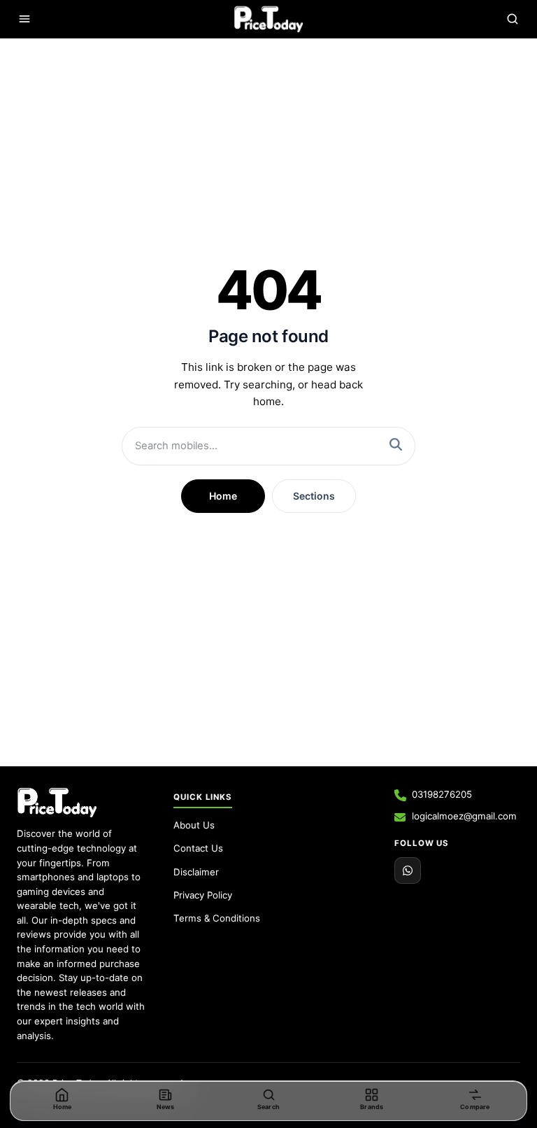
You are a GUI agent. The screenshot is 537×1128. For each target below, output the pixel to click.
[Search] (512, 19)
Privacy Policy (202, 895)
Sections (314, 496)
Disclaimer (196, 871)
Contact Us (198, 848)
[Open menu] (24, 19)
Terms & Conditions (216, 918)
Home (223, 496)
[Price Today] (57, 803)
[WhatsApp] (407, 870)
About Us (194, 825)
